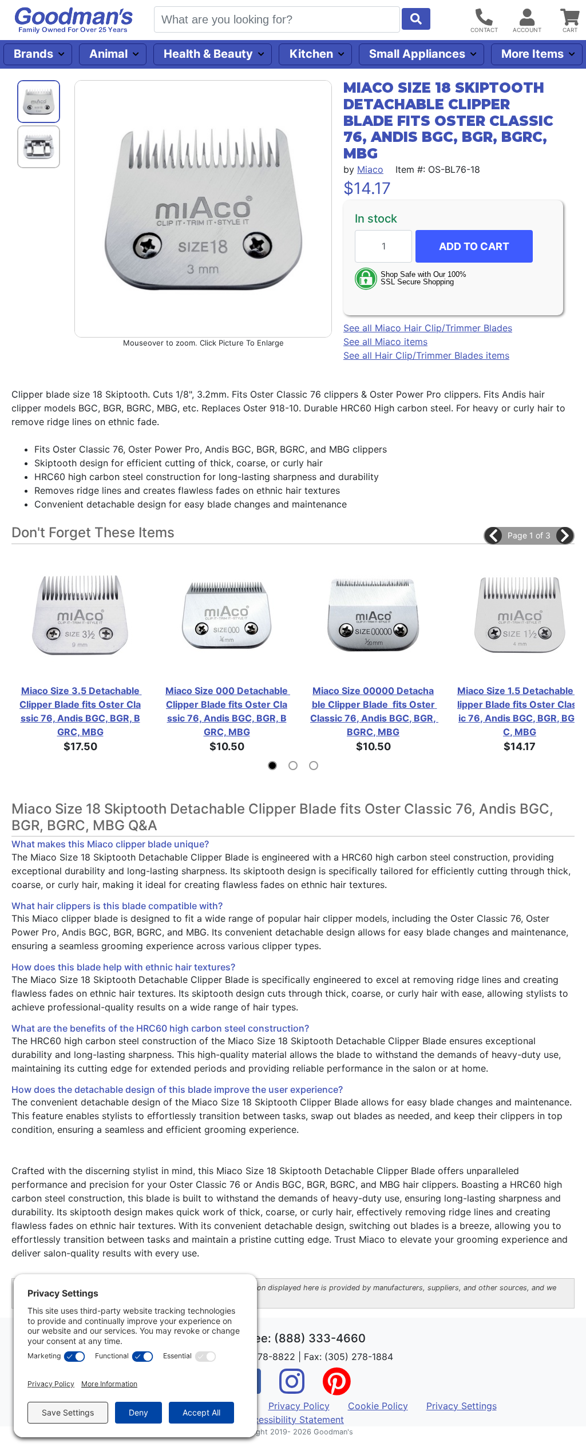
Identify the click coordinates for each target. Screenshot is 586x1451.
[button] (493, 535)
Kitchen (311, 54)
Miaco (370, 169)
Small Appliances (417, 54)
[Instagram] (292, 1388)
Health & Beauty (208, 54)
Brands (33, 54)
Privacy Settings (461, 1406)
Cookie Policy (378, 1406)
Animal (108, 54)
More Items (532, 54)
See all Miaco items (385, 341)
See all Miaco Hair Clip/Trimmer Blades (427, 328)
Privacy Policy (299, 1406)
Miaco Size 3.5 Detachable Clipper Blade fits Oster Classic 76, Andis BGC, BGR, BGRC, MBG (80, 711)
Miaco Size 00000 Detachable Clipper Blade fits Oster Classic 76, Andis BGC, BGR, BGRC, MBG (373, 711)
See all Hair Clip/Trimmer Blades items (426, 355)
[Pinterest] (336, 1388)
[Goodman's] (74, 20)
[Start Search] (416, 19)
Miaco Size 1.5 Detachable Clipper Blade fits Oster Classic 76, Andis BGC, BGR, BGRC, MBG (520, 711)
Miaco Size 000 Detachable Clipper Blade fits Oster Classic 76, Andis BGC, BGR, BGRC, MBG (227, 711)
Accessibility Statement (293, 1419)
